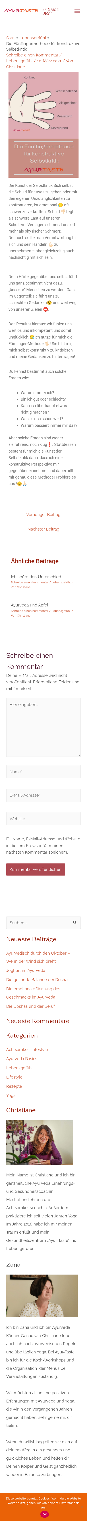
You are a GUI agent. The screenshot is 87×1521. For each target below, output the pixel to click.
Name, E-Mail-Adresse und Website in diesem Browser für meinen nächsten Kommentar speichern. (43, 845)
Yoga (11, 1095)
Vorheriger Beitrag (43, 514)
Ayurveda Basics (21, 1058)
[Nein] (81, 1507)
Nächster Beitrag (43, 529)
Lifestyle (14, 1077)
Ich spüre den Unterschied (36, 576)
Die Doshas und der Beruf (30, 1006)
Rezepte (14, 1086)
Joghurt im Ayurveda (25, 970)
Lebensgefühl (19, 60)
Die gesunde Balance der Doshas (37, 979)
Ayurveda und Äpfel (29, 605)
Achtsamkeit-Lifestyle (27, 1049)
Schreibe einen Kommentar (32, 55)
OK (45, 1514)
